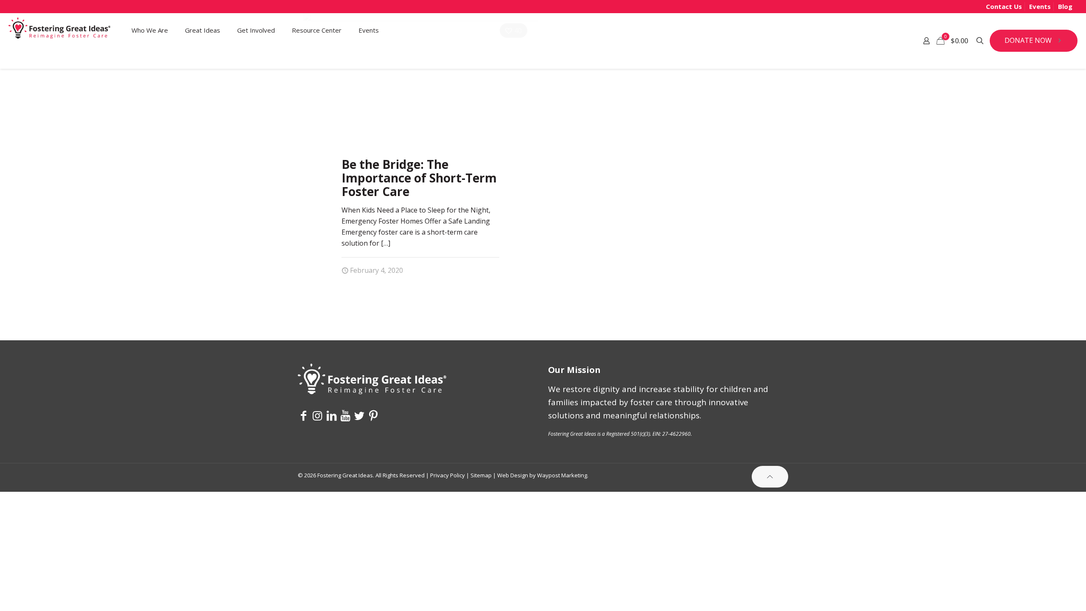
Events (1040, 6)
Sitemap (481, 475)
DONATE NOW (1028, 40)
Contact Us (1004, 6)
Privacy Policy (447, 475)
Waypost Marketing (562, 475)
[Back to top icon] (770, 477)
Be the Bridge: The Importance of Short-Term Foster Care (419, 177)
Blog (1065, 6)
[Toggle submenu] (149, 57)
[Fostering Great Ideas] (59, 30)
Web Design (512, 475)
